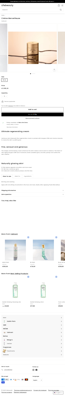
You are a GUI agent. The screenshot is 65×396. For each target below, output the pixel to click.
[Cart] (59, 5)
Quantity (4, 93)
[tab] (7, 176)
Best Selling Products (19, 274)
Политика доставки (53, 390)
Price (3, 85)
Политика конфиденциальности (23, 390)
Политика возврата (6, 392)
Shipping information (8, 190)
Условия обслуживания (40, 390)
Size (2, 77)
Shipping (10, 105)
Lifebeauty (7, 5)
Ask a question (6, 194)
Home (2, 15)
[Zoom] (54, 69)
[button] (58, 392)
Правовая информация (20, 392)
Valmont (4, 21)
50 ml (4, 80)
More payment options (32, 118)
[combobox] (32, 10)
